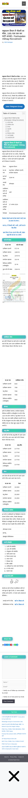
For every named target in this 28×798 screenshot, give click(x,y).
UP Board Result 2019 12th (9, 738)
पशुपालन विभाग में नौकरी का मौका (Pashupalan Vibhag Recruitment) (14, 119)
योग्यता (8, 126)
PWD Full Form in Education (9, 744)
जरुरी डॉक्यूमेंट (10, 135)
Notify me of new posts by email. (14, 697)
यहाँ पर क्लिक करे (19, 601)
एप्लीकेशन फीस (10, 124)
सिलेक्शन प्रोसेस (10, 133)
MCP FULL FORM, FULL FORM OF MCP (13, 741)
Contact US (21, 756)
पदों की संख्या (10, 122)
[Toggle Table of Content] (22, 113)
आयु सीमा (9, 128)
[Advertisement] (14, 60)
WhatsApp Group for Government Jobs (12, 721)
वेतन (8, 131)
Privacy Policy (13, 756)
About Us (6, 756)
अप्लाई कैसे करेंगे (10, 137)
